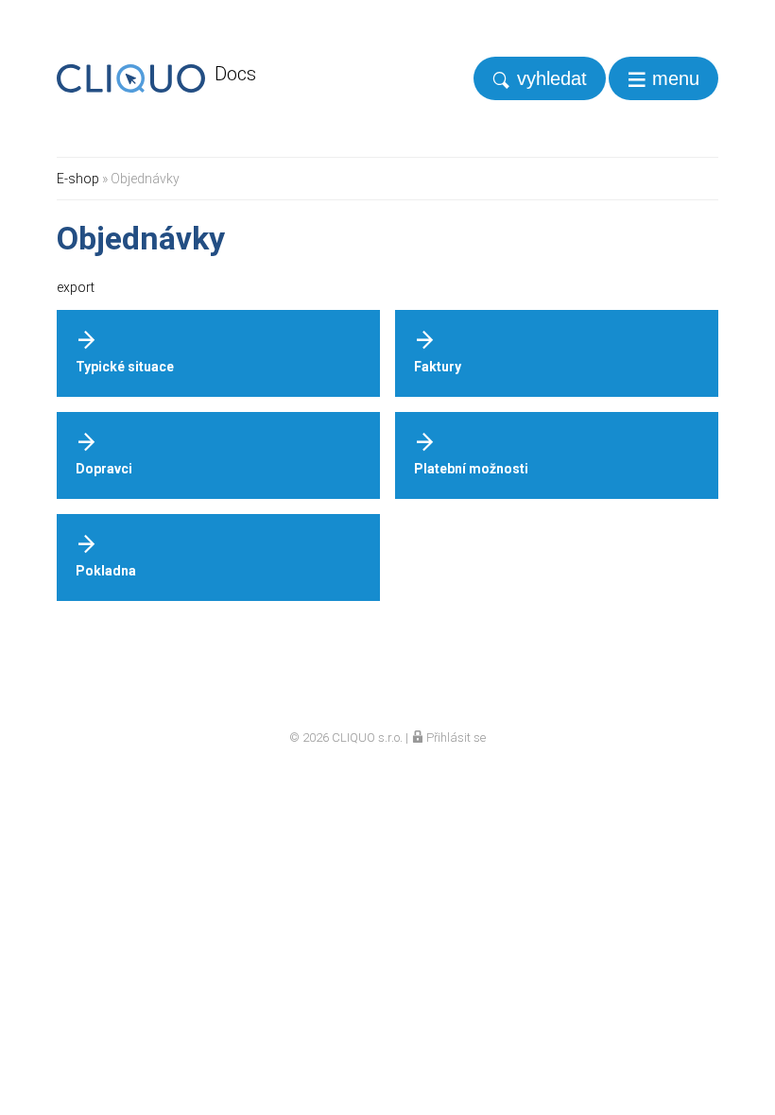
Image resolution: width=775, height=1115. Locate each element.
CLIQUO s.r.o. (367, 737)
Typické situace (125, 366)
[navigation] (663, 78)
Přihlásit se (454, 737)
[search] (540, 78)
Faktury (437, 366)
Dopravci (104, 468)
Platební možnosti (471, 468)
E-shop (78, 178)
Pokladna (106, 570)
